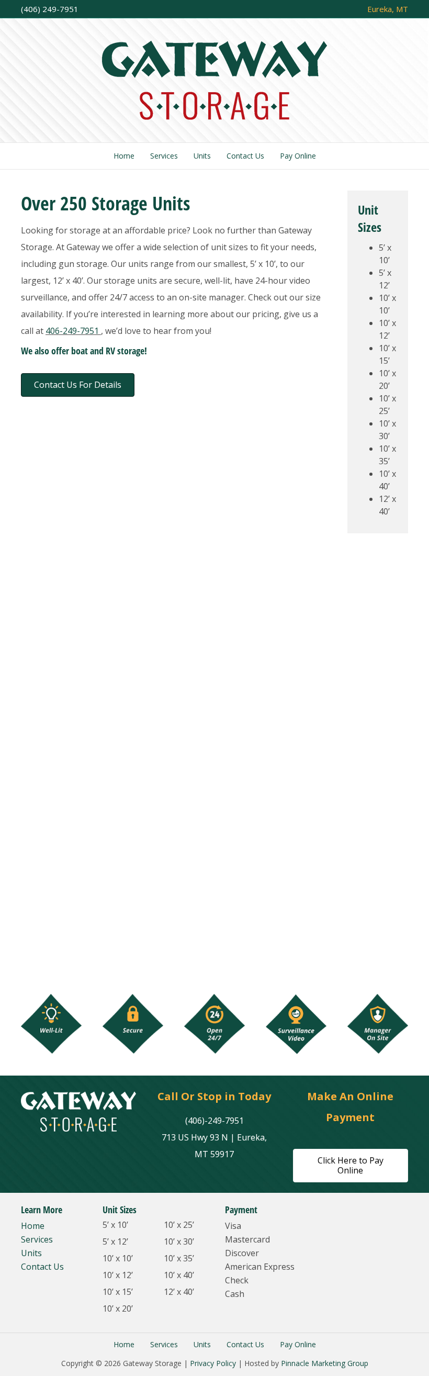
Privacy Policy (213, 1363)
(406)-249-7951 (214, 1120)
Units (202, 156)
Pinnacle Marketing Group (324, 1363)
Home (124, 156)
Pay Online (298, 156)
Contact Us (245, 156)
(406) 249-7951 (49, 9)
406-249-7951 (73, 331)
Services (164, 156)
